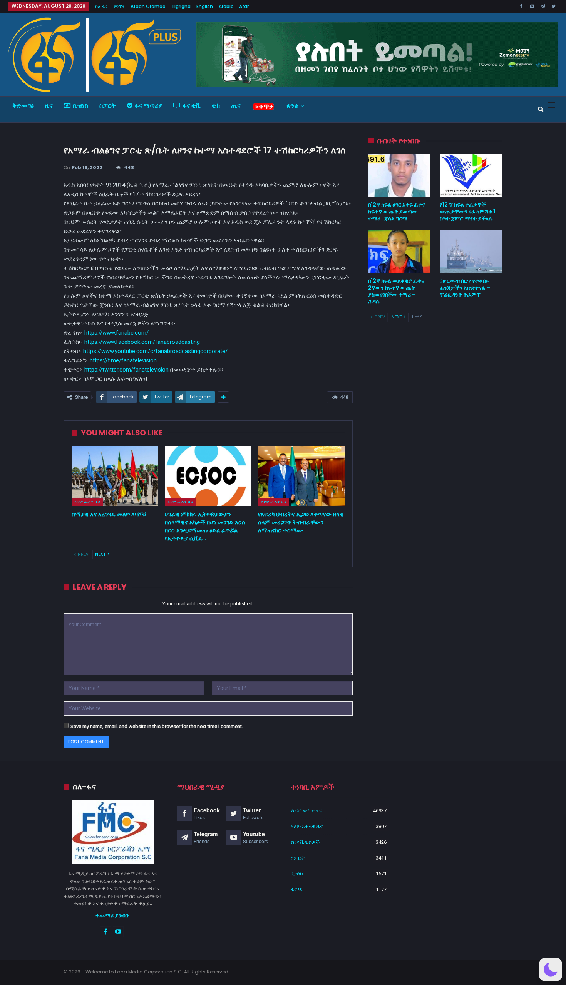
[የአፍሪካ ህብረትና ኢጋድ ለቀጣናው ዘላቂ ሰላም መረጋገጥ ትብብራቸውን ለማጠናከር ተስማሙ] (301, 476)
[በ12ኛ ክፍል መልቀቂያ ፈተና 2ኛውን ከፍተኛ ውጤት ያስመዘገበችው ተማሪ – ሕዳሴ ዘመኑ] (399, 251)
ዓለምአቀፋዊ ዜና (307, 826)
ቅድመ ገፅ (23, 105)
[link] (142, 341)
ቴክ (216, 105)
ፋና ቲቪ (192, 105)
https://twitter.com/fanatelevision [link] (126, 369)
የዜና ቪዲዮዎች (305, 842)
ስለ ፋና (101, 6)
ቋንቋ (292, 105)
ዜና (49, 105)
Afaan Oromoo (148, 6)
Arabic (226, 6)
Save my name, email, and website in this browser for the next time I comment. (156, 726)
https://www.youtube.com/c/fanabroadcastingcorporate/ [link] (155, 351)
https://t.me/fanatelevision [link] (123, 360)
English (204, 6)
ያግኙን (119, 6)
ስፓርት (107, 105)
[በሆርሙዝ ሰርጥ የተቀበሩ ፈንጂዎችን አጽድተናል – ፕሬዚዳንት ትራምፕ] (471, 251)
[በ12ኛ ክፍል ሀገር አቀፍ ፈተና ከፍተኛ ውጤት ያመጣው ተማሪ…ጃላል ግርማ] (399, 176)
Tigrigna (181, 6)
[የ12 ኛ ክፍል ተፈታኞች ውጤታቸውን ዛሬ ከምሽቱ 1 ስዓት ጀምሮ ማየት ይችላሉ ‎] (471, 176)
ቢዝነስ (80, 105)
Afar (244, 6)
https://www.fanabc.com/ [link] (116, 332)
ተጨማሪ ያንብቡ (112, 915)
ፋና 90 (297, 889)
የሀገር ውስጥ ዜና (87, 502)
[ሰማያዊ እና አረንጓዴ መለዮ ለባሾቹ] (115, 476)
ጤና (236, 105)
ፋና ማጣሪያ (148, 105)
